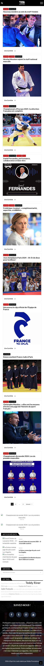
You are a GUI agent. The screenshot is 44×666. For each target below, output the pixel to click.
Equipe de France (25, 586)
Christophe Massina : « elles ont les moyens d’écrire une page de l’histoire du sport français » (21, 406)
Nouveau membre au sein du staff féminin (20, 12)
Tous (24, 155)
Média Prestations (33, 661)
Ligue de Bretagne (6, 596)
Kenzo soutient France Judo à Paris (18, 357)
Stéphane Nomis (14, 594)
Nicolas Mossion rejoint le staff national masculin (20, 60)
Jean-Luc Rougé (37, 589)
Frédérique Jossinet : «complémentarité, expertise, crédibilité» (20, 209)
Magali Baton (4, 583)
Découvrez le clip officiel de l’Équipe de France (19, 308)
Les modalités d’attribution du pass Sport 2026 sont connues (30, 558)
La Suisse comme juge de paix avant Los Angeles (29, 551)
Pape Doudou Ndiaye (36, 594)
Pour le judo (34, 586)
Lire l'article (8, 51)
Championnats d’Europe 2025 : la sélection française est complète (21, 110)
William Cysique (21, 583)
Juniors (12, 56)
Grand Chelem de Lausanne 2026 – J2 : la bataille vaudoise (30, 542)
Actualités (13, 9)
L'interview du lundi (6, 591)
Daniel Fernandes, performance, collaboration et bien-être (16, 159)
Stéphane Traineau (13, 586)
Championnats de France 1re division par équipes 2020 (26, 591)
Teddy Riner (33, 583)
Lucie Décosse (28, 589)
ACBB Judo (21, 589)
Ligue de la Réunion (25, 594)
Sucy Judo (15, 589)
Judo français (7, 589)
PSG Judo (4, 586)
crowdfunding (4, 594)
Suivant (28, 504)
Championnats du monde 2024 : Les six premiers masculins (19, 457)
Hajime (19, 155)
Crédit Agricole (12, 583)
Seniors (6, 9)
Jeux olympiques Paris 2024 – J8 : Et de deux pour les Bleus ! (21, 259)
